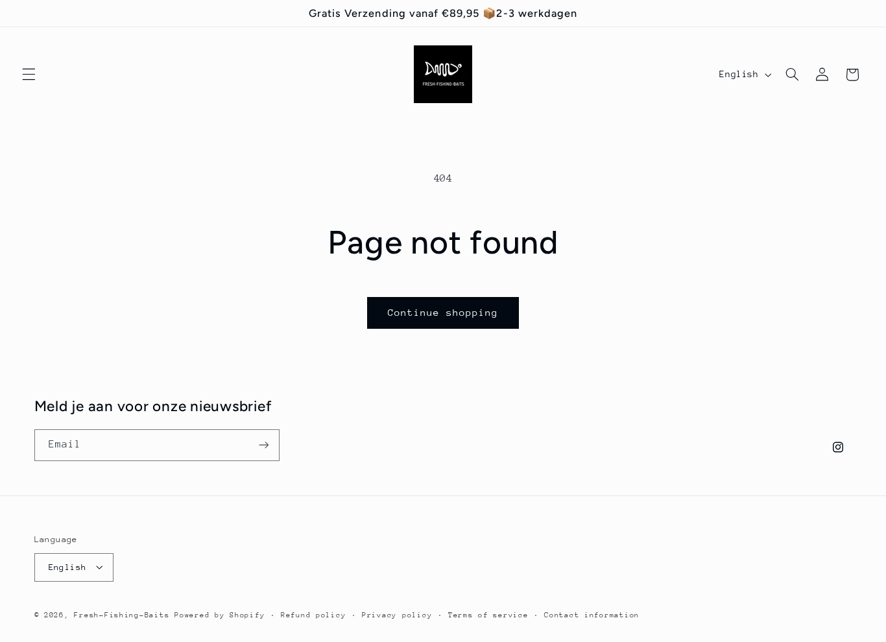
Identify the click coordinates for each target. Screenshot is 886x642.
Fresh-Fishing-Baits (121, 614)
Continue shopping (443, 312)
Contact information (592, 614)
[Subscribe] (263, 445)
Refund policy (313, 614)
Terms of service (488, 614)
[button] (28, 74)
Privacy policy (397, 614)
